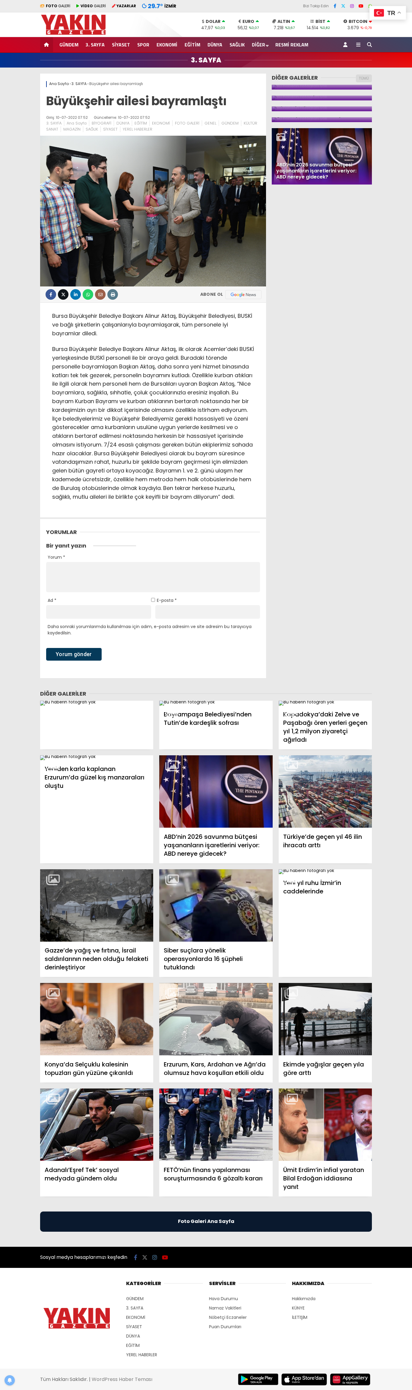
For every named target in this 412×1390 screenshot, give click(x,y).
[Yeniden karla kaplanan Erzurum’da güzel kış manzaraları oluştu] (96, 757)
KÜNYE (298, 1308)
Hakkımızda (303, 1299)
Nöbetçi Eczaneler (228, 1317)
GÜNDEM (68, 44)
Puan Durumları (225, 1327)
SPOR (143, 44)
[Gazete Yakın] (76, 34)
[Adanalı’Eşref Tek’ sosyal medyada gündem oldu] (96, 1124)
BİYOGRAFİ (101, 123)
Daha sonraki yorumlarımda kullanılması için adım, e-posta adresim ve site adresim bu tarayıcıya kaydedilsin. (150, 630)
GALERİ (58, 5)
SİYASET (121, 44)
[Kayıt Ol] (346, 44)
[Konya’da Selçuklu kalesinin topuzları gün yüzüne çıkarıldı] (96, 1019)
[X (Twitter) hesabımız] (343, 6)
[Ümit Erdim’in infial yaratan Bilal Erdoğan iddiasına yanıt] (325, 1124)
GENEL (210, 123)
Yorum (56, 557)
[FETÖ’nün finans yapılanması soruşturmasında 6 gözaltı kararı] (215, 1124)
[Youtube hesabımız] (361, 6)
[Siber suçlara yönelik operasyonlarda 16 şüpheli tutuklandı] (215, 905)
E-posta (167, 600)
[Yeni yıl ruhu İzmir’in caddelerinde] (325, 871)
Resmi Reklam (291, 44)
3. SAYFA (95, 44)
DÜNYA (215, 44)
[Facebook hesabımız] (335, 6)
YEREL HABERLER (137, 129)
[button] (47, 44)
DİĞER (258, 44)
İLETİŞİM (299, 1317)
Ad (52, 600)
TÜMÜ (364, 78)
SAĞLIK (237, 44)
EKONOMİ (167, 44)
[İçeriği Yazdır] (112, 294)
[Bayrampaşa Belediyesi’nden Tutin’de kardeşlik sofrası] (215, 703)
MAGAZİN (72, 129)
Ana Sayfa (77, 123)
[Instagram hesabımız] (352, 6)
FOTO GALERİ (187, 123)
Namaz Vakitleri (225, 1308)
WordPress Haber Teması (122, 1379)
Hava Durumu (223, 1299)
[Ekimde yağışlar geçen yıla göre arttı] (325, 1019)
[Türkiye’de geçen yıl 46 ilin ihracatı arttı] (325, 791)
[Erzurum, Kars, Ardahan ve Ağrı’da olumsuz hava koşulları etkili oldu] (215, 1019)
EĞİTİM (192, 44)
